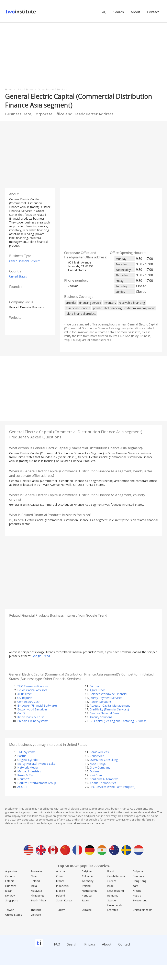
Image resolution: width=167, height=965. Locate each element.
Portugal (87, 895)
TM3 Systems (26, 752)
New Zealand (115, 890)
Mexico (60, 890)
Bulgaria (138, 871)
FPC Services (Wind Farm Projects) (112, 787)
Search (118, 12)
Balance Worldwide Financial (108, 694)
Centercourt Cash (28, 702)
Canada (10, 876)
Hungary (10, 886)
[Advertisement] (83, 53)
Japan (8, 890)
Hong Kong (139, 881)
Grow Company (100, 767)
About (135, 12)
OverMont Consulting (104, 760)
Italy (135, 886)
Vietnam (36, 914)
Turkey (60, 910)
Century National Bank (104, 713)
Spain (85, 900)
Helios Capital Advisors (32, 690)
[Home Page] (21, 13)
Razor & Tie (25, 775)
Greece (111, 881)
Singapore (11, 900)
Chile (34, 876)
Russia (137, 895)
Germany (87, 881)
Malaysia (36, 890)
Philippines (37, 895)
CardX (21, 713)
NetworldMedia (27, 767)
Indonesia (62, 886)
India (34, 886)
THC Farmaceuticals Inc (32, 686)
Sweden (112, 900)
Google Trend (41, 656)
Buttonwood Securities (32, 709)
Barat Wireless (99, 752)
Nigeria (137, 890)
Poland (60, 895)
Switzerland (140, 900)
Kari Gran (96, 775)
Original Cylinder (27, 760)
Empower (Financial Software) (37, 705)
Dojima (94, 771)
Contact (153, 12)
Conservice (97, 756)
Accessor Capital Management (110, 705)
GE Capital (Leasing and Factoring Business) (118, 721)
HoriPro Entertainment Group (36, 783)
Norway (10, 895)
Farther (94, 686)
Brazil (110, 871)
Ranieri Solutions (101, 702)
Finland (35, 881)
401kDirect (24, 694)
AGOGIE (22, 787)
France (60, 881)
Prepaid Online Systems (32, 721)
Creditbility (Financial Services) (109, 709)
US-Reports (24, 698)
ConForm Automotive (104, 779)
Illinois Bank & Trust (30, 717)
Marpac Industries (29, 771)
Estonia (9, 881)
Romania (112, 895)
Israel (110, 886)
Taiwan (9, 910)
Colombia (87, 876)
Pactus (21, 756)
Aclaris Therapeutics (103, 783)
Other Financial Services (25, 261)
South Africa (38, 900)
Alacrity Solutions (101, 717)
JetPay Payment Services (106, 698)
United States (18, 276)
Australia (36, 871)
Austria (60, 871)
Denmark (138, 876)
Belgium (87, 871)
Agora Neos (97, 690)
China (59, 876)
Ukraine (87, 910)
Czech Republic (116, 876)
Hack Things (98, 763)
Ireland (86, 886)
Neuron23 (24, 779)
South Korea (64, 900)
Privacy (89, 944)
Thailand (36, 910)
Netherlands (89, 890)
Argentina (11, 871)
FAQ (103, 12)
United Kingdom (142, 910)
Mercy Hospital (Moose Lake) (36, 763)
